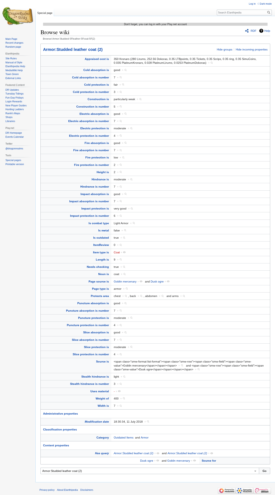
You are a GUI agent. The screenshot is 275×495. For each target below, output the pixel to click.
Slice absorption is (96, 332)
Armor (145, 437)
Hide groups (224, 49)
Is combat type (99, 223)
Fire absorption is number (91, 150)
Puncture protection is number (88, 325)
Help (267, 30)
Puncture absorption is (93, 303)
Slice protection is (96, 347)
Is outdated (101, 237)
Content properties (56, 445)
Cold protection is (96, 84)
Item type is (101, 252)
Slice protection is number (91, 354)
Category (102, 437)
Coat (117, 252)
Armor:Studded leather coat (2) (73, 49)
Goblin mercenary (125, 281)
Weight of (102, 398)
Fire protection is (97, 157)
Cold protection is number (91, 91)
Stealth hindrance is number (89, 383)
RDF (253, 30)
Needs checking (98, 266)
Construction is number (92, 106)
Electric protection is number (89, 135)
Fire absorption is (97, 143)
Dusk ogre (157, 281)
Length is (102, 259)
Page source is (99, 281)
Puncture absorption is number (87, 310)
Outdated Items (123, 437)
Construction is (98, 99)
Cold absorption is (96, 70)
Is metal (103, 230)
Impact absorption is (95, 194)
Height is (103, 172)
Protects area (100, 296)
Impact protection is (95, 208)
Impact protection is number (89, 215)
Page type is (100, 288)
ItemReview (101, 244)
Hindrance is (100, 179)
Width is (103, 405)
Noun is (103, 274)
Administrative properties (60, 413)
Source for (209, 460)
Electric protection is (94, 128)
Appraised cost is (97, 59)
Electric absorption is (94, 113)
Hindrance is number (94, 186)
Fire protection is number (91, 164)
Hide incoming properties (252, 49)
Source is (102, 361)
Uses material (99, 391)
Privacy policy (47, 490)
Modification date (97, 421)
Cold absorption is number (90, 77)
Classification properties (60, 429)
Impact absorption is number (89, 201)
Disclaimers (86, 490)
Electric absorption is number (88, 121)
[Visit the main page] (18, 16)
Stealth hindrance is (95, 376)
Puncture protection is (93, 317)
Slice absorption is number (90, 339)
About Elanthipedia (67, 490)
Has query (102, 453)
